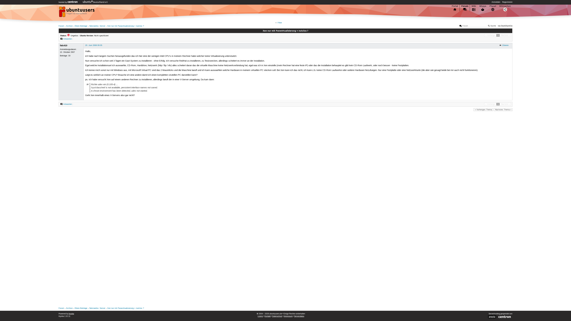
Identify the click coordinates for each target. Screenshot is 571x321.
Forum (464, 6)
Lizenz (260, 316)
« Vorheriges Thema (483, 109)
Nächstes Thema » (503, 109)
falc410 (63, 45)
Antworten (67, 39)
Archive (69, 26)
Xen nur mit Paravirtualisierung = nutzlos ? (125, 26)
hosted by (63, 2)
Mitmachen (505, 6)
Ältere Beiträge (80, 26)
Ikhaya (482, 6)
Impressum (288, 316)
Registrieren (507, 2)
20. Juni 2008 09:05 (93, 45)
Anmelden (496, 2)
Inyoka (71, 314)
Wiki (474, 6)
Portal (455, 6)
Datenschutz (277, 316)
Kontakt (268, 316)
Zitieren (505, 45)
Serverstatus (299, 316)
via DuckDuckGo (505, 26)
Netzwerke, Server (97, 26)
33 (69, 56)
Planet (493, 6)
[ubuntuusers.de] (77, 12)
